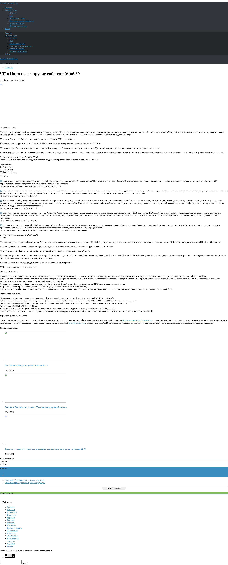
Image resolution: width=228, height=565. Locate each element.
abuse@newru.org (76, 323)
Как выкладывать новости (22, 20)
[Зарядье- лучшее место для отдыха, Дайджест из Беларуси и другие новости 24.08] (35, 443)
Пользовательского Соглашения (137, 320)
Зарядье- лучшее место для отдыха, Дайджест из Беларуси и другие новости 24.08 (45, 449)
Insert (24, 564)
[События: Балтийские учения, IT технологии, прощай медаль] (35, 402)
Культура (11, 515)
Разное (10, 546)
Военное (11, 520)
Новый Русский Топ (9, 3)
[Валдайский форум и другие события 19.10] (35, 360)
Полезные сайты (17, 23)
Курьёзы (11, 517)
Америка (11, 541)
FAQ (11, 15)
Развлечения (13, 538)
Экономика (12, 535)
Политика (11, 533)
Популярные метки (18, 26)
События (9, 67)
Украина (11, 543)
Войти (7, 28)
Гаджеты (11, 522)
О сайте (13, 13)
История (11, 509)
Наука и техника (14, 528)
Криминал (12, 512)
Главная (8, 7)
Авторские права (17, 18)
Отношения (12, 530)
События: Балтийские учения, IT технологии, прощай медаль (36, 407)
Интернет (11, 525)
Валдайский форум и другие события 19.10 (26, 365)
